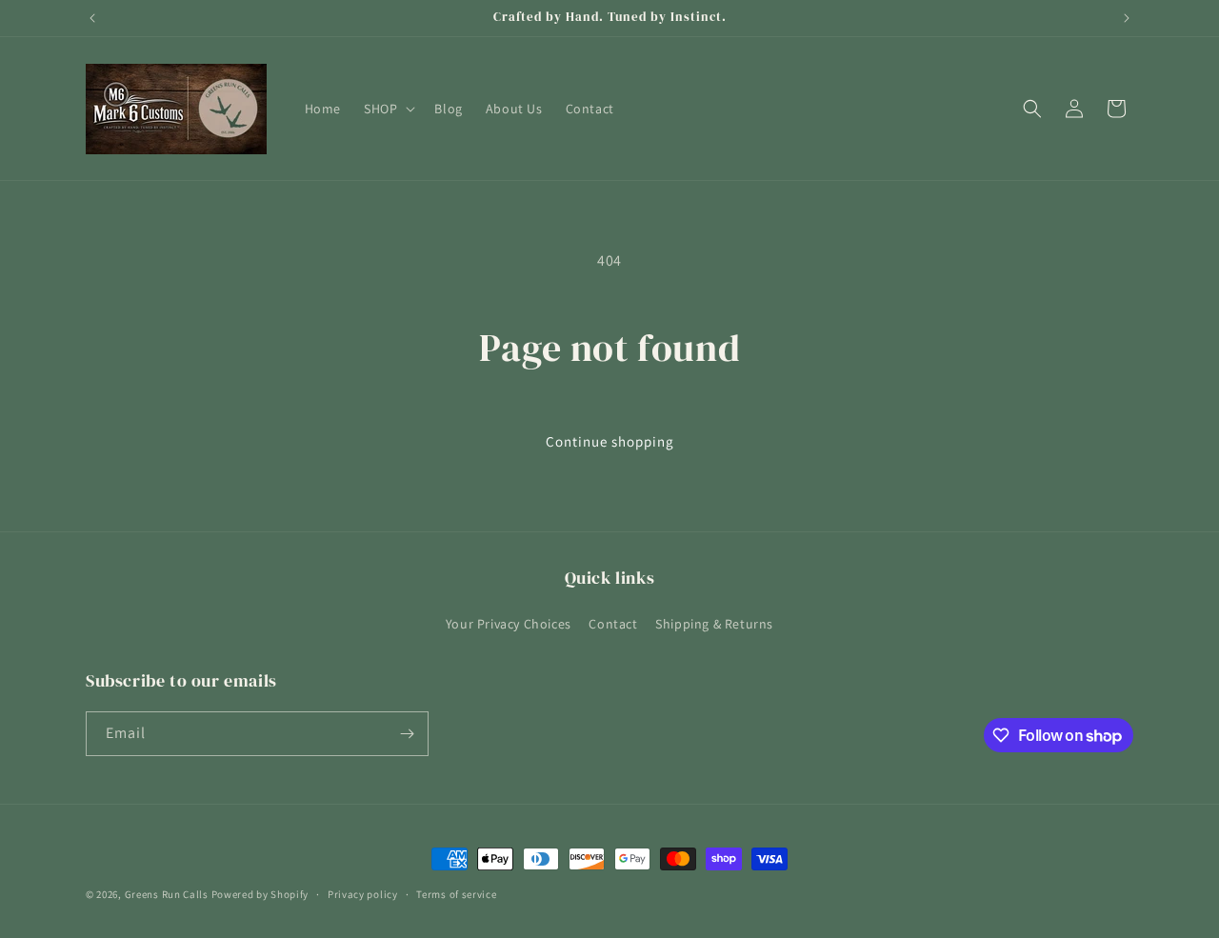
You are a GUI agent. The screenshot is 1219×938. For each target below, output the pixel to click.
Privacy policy (363, 894)
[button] (387, 109)
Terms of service (456, 894)
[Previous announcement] (92, 18)
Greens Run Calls (167, 894)
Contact (613, 623)
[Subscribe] (407, 733)
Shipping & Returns (714, 623)
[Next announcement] (1127, 18)
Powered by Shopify (260, 894)
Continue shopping (610, 441)
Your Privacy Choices (508, 623)
